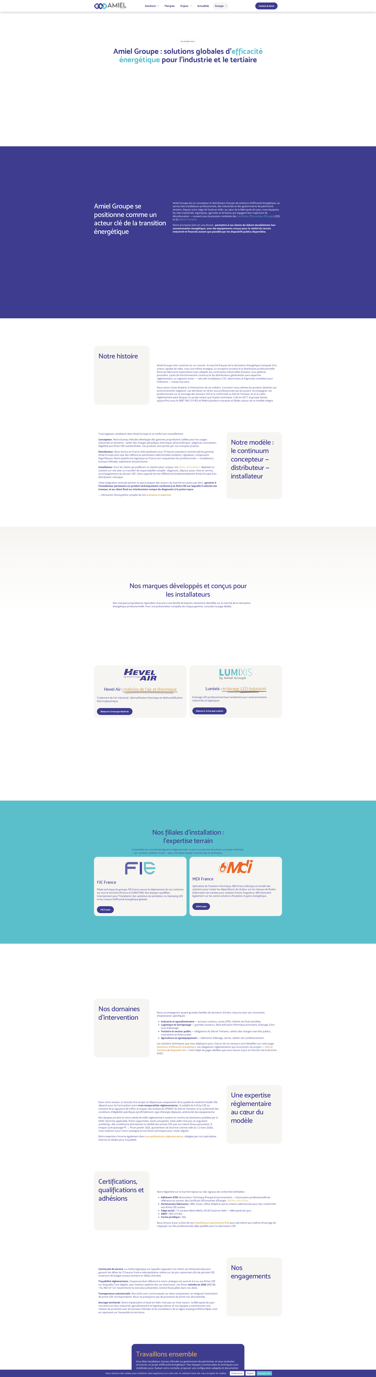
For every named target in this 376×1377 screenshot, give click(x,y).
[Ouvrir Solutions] (158, 5)
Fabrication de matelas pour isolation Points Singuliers (223, 892)
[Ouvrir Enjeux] (191, 5)
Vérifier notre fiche (237, 1200)
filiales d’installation (190, 467)
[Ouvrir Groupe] (226, 5)
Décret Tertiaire (188, 219)
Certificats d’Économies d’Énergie (255, 216)
